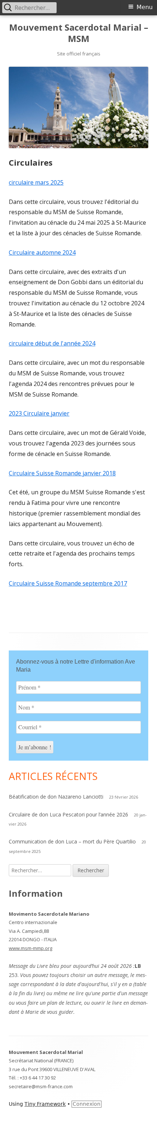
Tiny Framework (45, 1104)
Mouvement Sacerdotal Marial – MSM (78, 33)
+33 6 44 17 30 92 (38, 1077)
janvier (60, 413)
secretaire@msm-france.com (41, 1086)
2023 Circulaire (30, 413)
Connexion (86, 1104)
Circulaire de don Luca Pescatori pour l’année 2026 (68, 814)
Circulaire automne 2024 (42, 252)
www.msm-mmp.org (30, 948)
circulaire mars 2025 (36, 182)
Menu (145, 7)
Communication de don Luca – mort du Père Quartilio (72, 841)
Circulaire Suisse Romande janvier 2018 (62, 473)
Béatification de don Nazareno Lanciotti (56, 796)
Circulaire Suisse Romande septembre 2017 (68, 583)
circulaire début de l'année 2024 (52, 343)
